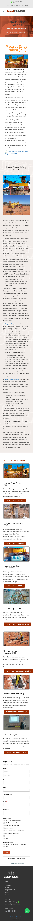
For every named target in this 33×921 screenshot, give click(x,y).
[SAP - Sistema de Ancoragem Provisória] (16, 639)
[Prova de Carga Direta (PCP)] (16, 554)
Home (11, 32)
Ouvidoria (7, 892)
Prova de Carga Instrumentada (17, 624)
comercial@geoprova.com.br (18, 6)
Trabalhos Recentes (10, 889)
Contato (7, 894)
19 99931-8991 (19, 2)
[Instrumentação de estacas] (16, 596)
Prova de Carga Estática (15, 500)
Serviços (7, 887)
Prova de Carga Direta (14, 586)
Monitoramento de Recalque (17, 712)
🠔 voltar (6, 32)
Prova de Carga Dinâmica (15, 543)
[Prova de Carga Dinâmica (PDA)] (16, 511)
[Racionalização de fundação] (16, 682)
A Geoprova (8, 885)
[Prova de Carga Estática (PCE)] (16, 471)
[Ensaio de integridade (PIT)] (16, 722)
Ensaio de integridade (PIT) (16, 753)
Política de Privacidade (16, 917)
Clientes (7, 891)
